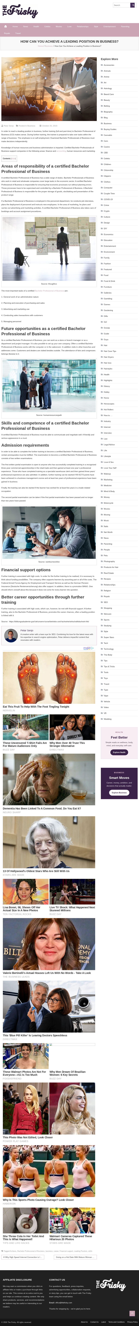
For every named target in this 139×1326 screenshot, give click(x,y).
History (107, 386)
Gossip (107, 328)
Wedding (107, 719)
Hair (105, 345)
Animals (107, 71)
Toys (106, 678)
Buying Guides (110, 129)
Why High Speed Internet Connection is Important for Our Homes (24, 1257)
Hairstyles (108, 369)
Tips (105, 661)
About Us (84, 1322)
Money (107, 497)
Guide (106, 334)
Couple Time (109, 193)
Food (106, 275)
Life (105, 450)
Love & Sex (109, 462)
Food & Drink (109, 281)
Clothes (107, 182)
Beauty (107, 100)
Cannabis (108, 135)
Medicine (108, 485)
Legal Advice (109, 444)
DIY (105, 228)
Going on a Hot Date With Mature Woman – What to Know (76, 1257)
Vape (106, 696)
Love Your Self (110, 468)
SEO (106, 602)
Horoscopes (109, 404)
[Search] (132, 5)
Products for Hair (111, 567)
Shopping (108, 608)
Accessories (109, 65)
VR (105, 713)
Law (105, 439)
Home (15, 26)
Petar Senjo (9, 126)
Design (107, 223)
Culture (107, 217)
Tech (106, 643)
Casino (107, 147)
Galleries (107, 293)
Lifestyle (107, 456)
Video (106, 707)
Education (108, 240)
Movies (59, 26)
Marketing (108, 480)
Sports (106, 620)
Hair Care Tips (110, 351)
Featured (108, 269)
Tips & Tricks (109, 666)
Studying (107, 626)
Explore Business (119, 793)
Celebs (47, 26)
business (49, 1251)
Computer (108, 188)
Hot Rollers (108, 409)
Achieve (13, 1251)
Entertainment (110, 26)
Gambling (108, 299)
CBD (106, 153)
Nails (106, 526)
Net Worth (108, 532)
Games (107, 304)
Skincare (107, 614)
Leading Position (80, 1251)
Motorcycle (108, 503)
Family (107, 258)
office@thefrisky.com (63, 1303)
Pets (106, 555)
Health (36, 26)
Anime (106, 77)
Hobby (106, 392)
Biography (108, 112)
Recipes (107, 579)
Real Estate (109, 573)
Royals (7, 33)
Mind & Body (109, 491)
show (13, 159)
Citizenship (108, 170)
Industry (107, 421)
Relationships (83, 26)
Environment (109, 252)
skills (90, 1251)
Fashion (107, 263)
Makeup (107, 474)
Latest (103, 1322)
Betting (107, 106)
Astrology (108, 88)
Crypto (107, 211)
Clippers (107, 176)
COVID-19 (108, 199)
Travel (18, 33)
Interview (108, 433)
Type (106, 690)
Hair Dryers (109, 357)
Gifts (106, 316)
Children (107, 164)
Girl (105, 322)
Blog (106, 118)
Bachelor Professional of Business (49, 291)
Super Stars (109, 637)
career (56, 1251)
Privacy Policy (132, 1322)
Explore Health (119, 752)
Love (69, 26)
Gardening (108, 310)
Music (106, 520)
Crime (106, 205)
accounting (61, 151)
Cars (106, 141)
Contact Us (94, 1322)
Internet (107, 427)
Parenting (125, 26)
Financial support (66, 1251)
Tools (106, 672)
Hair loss (107, 363)
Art (105, 82)
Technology (109, 649)
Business (31, 126)
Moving (107, 515)
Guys (106, 339)
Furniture (108, 287)
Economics (108, 234)
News (25, 26)
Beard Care (109, 94)
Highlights (108, 380)
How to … (108, 415)
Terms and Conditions (116, 1322)
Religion (107, 590)
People (107, 550)
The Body (108, 655)
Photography (109, 561)
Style (96, 26)
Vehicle (107, 701)
